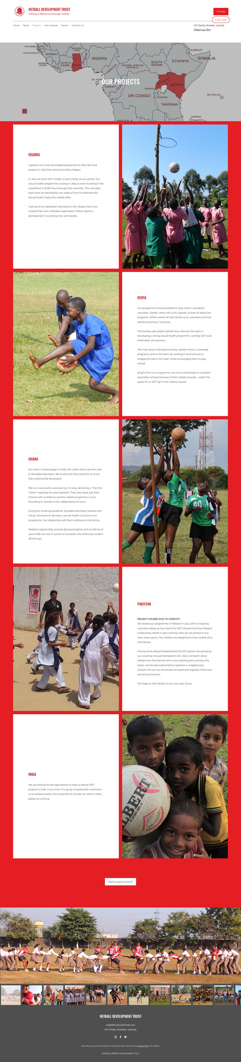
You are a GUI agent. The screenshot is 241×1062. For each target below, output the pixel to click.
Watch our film (202, 29)
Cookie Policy (143, 1046)
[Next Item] (235, 945)
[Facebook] (120, 1037)
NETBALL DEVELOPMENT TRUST (49, 9)
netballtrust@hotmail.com (120, 1025)
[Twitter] (125, 1037)
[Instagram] (115, 1037)
